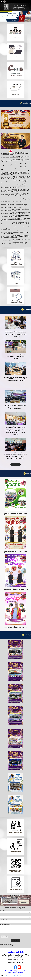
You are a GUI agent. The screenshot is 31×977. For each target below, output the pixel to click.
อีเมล (1, 915)
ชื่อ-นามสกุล (3, 910)
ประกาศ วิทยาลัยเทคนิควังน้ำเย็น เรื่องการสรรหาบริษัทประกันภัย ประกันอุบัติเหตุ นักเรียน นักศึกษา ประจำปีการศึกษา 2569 (15, 168)
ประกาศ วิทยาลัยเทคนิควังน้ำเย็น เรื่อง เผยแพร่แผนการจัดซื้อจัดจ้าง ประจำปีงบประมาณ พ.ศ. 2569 (15, 207)
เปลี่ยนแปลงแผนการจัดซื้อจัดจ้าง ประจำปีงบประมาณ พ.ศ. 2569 (15, 204)
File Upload (2, 935)
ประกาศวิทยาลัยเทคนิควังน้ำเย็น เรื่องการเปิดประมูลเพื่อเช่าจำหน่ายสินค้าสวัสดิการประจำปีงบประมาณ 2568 (15, 213)
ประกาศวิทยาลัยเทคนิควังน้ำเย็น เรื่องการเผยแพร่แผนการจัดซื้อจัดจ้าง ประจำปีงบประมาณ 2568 (15, 216)
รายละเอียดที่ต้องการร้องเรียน (6, 924)
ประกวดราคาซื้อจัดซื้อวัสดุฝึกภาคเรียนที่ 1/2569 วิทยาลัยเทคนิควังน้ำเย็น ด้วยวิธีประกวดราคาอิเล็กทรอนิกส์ (14, 243)
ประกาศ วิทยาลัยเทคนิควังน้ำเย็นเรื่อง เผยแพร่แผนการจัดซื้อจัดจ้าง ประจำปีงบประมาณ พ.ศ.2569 (15, 240)
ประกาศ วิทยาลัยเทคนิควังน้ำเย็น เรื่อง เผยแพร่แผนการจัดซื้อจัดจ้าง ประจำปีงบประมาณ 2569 (15, 210)
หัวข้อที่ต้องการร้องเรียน (4, 919)
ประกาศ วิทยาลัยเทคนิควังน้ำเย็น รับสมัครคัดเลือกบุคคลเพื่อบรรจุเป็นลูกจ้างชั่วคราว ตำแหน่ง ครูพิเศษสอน (15, 157)
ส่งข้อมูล (15, 940)
